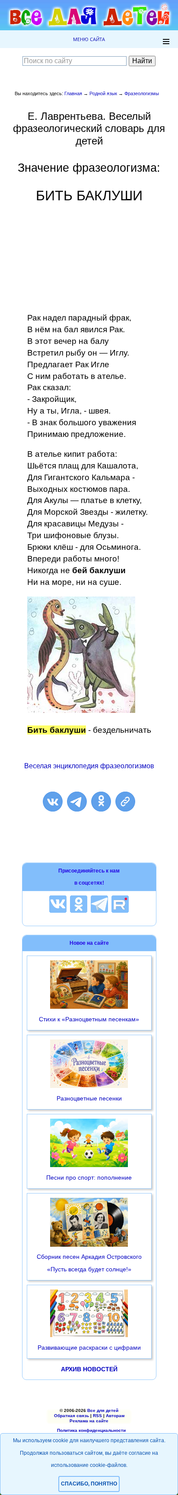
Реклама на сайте (89, 1420)
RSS (97, 1415)
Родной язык (103, 93)
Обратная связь (71, 1415)
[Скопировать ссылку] (125, 802)
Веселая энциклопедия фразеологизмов (89, 766)
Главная (73, 93)
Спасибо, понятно (89, 1484)
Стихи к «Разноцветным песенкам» (89, 1019)
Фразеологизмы (141, 93)
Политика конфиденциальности (91, 1430)
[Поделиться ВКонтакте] (53, 802)
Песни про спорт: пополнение (89, 1177)
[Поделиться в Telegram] (77, 802)
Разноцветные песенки (89, 1098)
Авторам (115, 1415)
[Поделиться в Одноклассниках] (101, 802)
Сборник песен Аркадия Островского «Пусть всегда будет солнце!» (89, 1263)
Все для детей (102, 1410)
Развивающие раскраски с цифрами (89, 1347)
